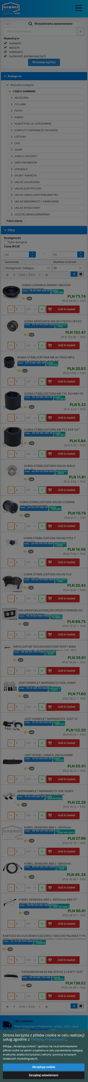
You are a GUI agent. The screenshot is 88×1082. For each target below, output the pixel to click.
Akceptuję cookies (43, 1067)
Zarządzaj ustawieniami (43, 1075)
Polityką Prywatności (48, 1039)
